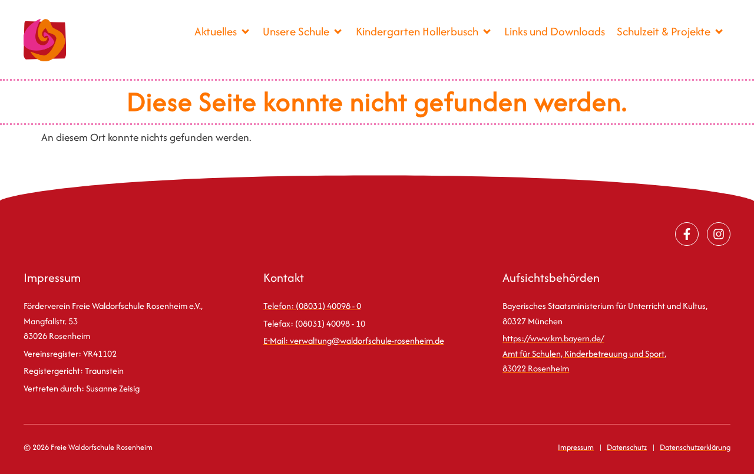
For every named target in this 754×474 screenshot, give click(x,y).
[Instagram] (718, 234)
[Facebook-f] (687, 234)
